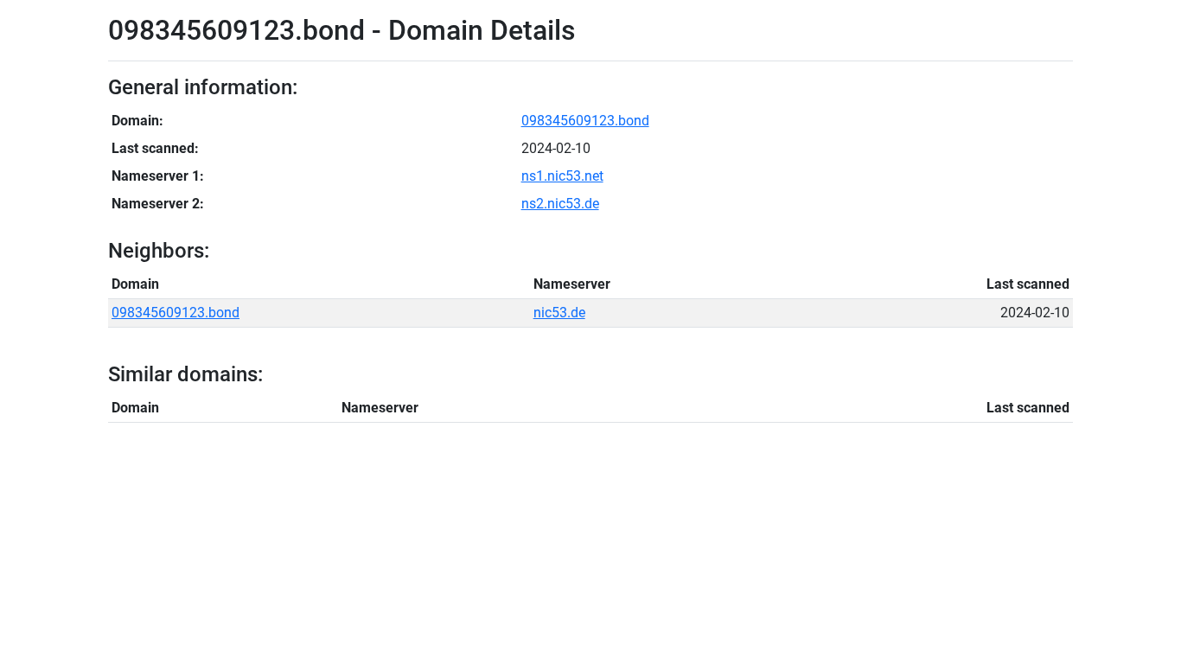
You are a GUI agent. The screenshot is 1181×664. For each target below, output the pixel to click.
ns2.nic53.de (560, 203)
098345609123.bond (585, 120)
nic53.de (559, 312)
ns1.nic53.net (562, 176)
